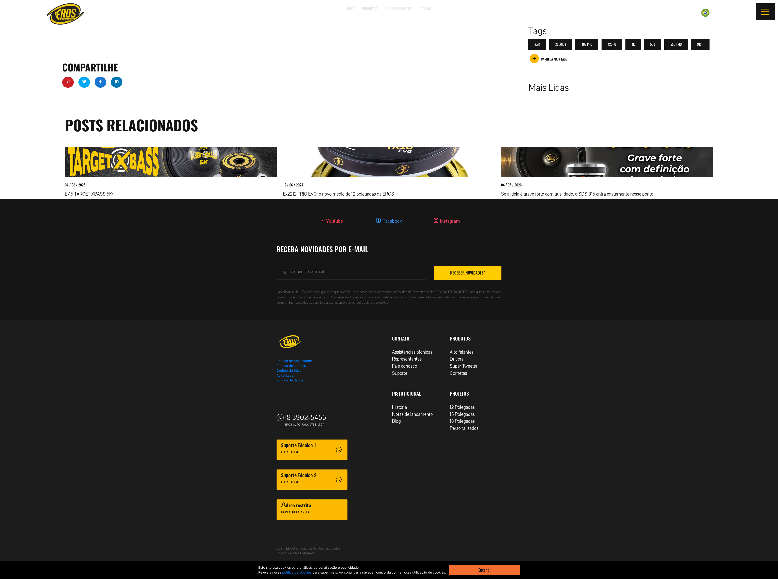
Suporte (399, 373)
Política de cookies (291, 366)
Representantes (407, 359)
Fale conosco (404, 366)
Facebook (392, 221)
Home (350, 8)
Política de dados (290, 380)
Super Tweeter (463, 366)
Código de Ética (289, 370)
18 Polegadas (462, 421)
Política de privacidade (294, 361)
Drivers (456, 359)
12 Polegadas (462, 407)
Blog (396, 421)
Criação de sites (288, 553)
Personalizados (464, 428)
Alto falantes (461, 352)
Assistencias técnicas (412, 352)
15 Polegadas (462, 414)
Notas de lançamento (412, 414)
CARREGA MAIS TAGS (554, 59)
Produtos (369, 8)
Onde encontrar (398, 8)
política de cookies (296, 572)
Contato (425, 8)
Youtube (334, 221)
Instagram (450, 221)
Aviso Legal (285, 375)
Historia (399, 407)
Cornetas (458, 373)
